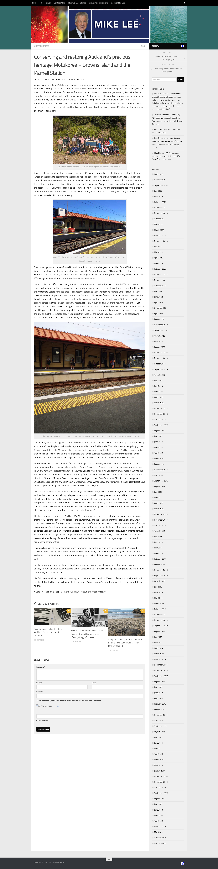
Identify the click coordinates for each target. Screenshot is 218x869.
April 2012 (158, 698)
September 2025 (161, 185)
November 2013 (161, 670)
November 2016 (161, 520)
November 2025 (161, 180)
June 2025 (158, 196)
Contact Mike (59, 3)
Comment (40, 667)
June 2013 (158, 693)
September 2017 (161, 481)
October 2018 (160, 419)
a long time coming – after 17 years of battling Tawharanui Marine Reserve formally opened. (125, 642)
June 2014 (158, 642)
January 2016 (159, 564)
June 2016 (158, 542)
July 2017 (158, 492)
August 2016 (159, 531)
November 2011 (161, 715)
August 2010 (159, 798)
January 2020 (159, 347)
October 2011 (160, 721)
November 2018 (161, 414)
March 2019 (159, 403)
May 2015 (158, 598)
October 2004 (160, 843)
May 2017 (158, 497)
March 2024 (159, 230)
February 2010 (160, 826)
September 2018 (161, 425)
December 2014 (161, 614)
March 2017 (159, 509)
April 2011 (158, 754)
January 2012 (159, 709)
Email (94, 683)
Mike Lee (40, 80)
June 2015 (158, 592)
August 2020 (159, 336)
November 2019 (161, 358)
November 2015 (161, 570)
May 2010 (158, 815)
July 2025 (158, 191)
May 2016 (158, 548)
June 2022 (158, 297)
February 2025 (160, 202)
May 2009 (158, 832)
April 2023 (158, 258)
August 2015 (159, 581)
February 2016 (160, 559)
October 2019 (160, 364)
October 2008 (160, 838)
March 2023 (159, 263)
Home (34, 3)
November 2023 (161, 241)
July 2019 (158, 380)
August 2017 (159, 486)
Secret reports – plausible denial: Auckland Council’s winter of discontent (48, 632)
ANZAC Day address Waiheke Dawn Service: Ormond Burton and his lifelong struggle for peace (87, 634)
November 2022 (161, 280)
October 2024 (160, 219)
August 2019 (159, 375)
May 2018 (158, 447)
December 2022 (161, 274)
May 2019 (158, 391)
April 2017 (158, 503)
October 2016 (160, 525)
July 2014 (158, 637)
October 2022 (160, 286)
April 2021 (158, 313)
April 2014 (158, 648)
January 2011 (159, 771)
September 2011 (161, 726)
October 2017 (160, 475)
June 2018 (158, 442)
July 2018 (158, 436)
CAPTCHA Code (42, 721)
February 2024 (160, 235)
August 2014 (159, 631)
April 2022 (158, 302)
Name (39, 683)
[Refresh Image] (58, 706)
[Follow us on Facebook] (182, 46)
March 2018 (159, 458)
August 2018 (159, 431)
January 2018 (159, 464)
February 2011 (160, 765)
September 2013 (161, 676)
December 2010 (161, 776)
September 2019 (161, 369)
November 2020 (161, 325)
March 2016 (159, 553)
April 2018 (158, 453)
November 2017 (161, 470)
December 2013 (161, 665)
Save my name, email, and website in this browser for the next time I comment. (70, 701)
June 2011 (158, 743)
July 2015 (158, 587)
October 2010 (160, 787)
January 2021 (159, 319)
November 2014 (161, 620)
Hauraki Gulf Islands (77, 3)
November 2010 (161, 782)
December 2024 (161, 207)
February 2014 (160, 659)
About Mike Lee (118, 3)
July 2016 (158, 536)
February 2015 (160, 609)
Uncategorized (41, 46)
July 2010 (158, 804)
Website (39, 691)
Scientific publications (98, 3)
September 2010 (161, 793)
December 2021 (161, 308)
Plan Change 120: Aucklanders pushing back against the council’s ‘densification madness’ (166, 156)
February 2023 (160, 269)
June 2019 (158, 386)
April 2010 (158, 821)
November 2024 (161, 213)
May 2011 (158, 748)
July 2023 (158, 247)
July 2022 (158, 291)
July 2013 (158, 687)
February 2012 (160, 704)
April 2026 (158, 174)
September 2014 (161, 626)
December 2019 (161, 352)
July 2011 (158, 737)
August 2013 (159, 681)
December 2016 (161, 514)
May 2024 (158, 224)
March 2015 (159, 603)
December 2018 (161, 408)
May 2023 (158, 252)
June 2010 (158, 810)
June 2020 (158, 341)
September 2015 (161, 575)
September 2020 (161, 330)
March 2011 (159, 759)
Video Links (46, 3)
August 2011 (159, 732)
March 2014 (159, 654)
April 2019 (158, 397)
